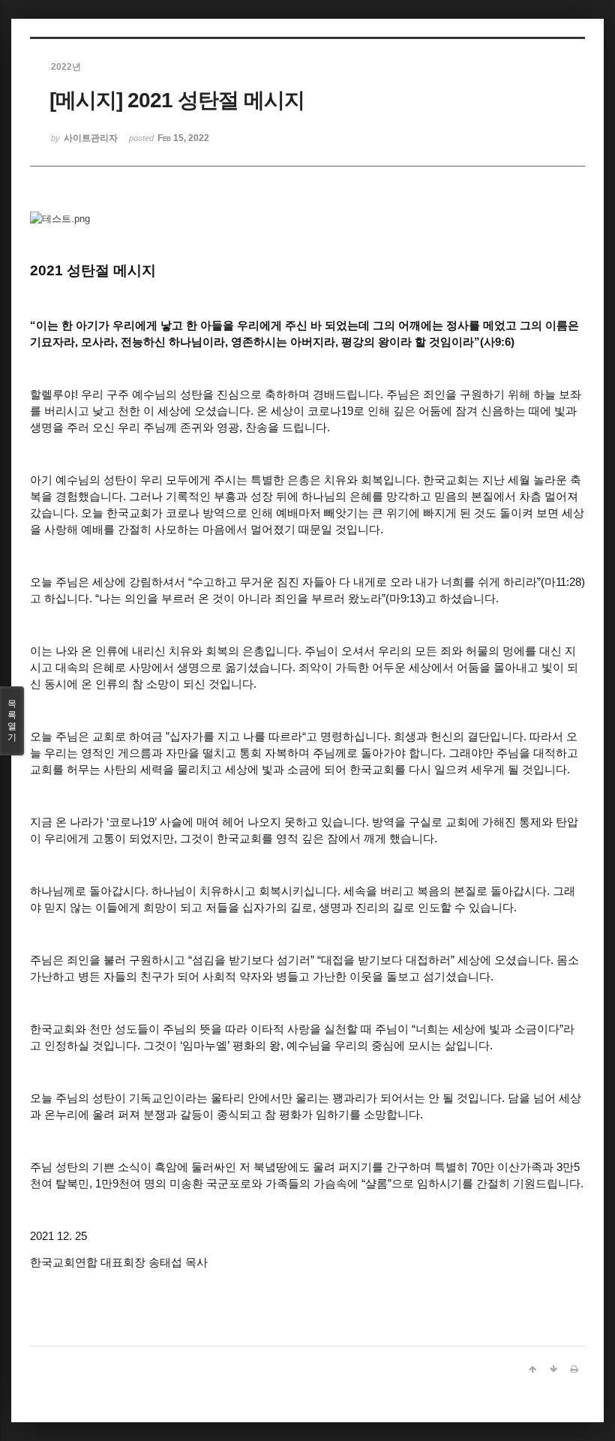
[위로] (532, 1368)
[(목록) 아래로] (553, 1368)
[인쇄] (574, 1368)
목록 (12, 720)
